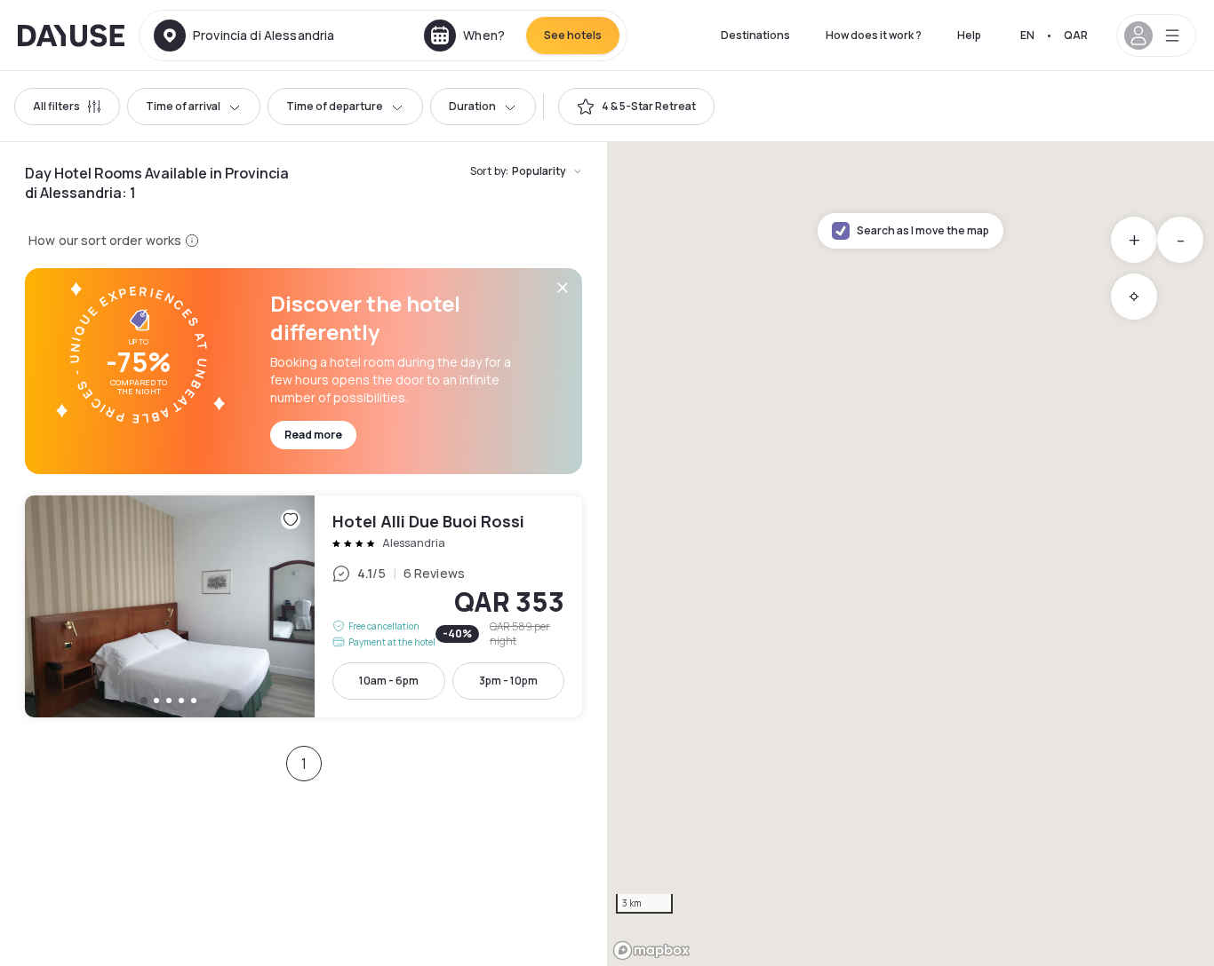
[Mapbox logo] (651, 950)
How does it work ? (874, 35)
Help (969, 35)
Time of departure (334, 106)
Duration (472, 106)
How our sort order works (104, 240)
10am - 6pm (389, 680)
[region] (910, 554)
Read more (313, 434)
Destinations (755, 35)
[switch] (636, 106)
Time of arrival (183, 106)
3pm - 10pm (508, 680)
